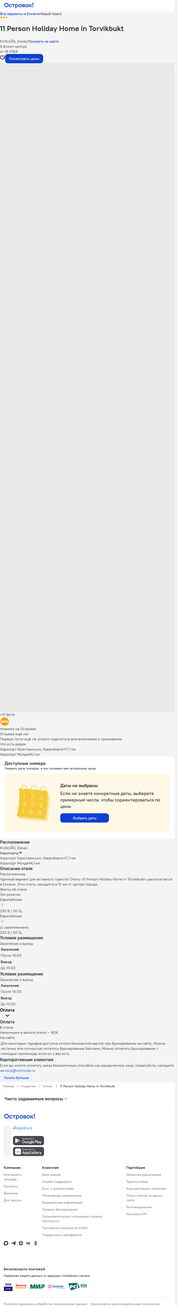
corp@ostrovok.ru (20, 1070)
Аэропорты (9, 853)
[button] (87, 109)
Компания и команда (13, 1177)
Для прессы (13, 1200)
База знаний (51, 1175)
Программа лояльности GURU (65, 1228)
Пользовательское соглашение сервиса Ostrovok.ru (72, 1218)
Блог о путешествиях (58, 1188)
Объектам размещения (143, 1175)
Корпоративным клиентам (146, 1188)
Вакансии (11, 1193)
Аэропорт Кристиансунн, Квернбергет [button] (32, 858)
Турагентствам (137, 1182)
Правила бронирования (59, 1209)
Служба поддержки (56, 1182)
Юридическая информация (62, 1202)
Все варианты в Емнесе (20, 13)
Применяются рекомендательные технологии (124, 1304)
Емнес (48, 1086)
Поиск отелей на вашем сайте (144, 1197)
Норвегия (28, 1086)
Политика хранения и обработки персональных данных (45, 1304)
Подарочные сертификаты (62, 1235)
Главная (8, 1086)
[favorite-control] (2, 58)
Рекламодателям (139, 1207)
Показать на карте (43, 41)
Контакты (11, 1186)
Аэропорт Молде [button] (14, 863)
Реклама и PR (136, 1214)
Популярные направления (62, 1195)
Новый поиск (51, 13)
